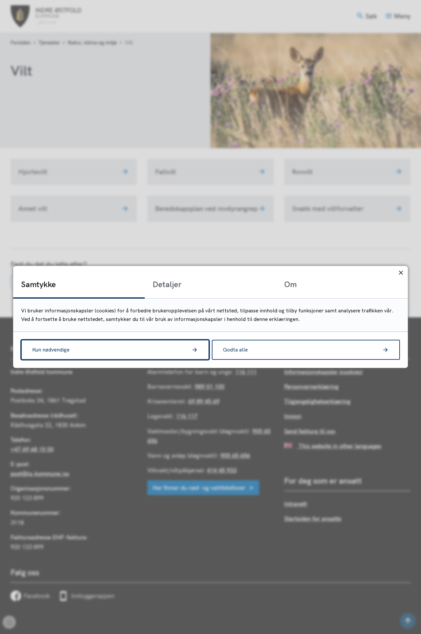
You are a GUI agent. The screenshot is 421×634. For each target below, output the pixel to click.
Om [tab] (290, 284)
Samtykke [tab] (38, 284)
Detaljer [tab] (167, 284)
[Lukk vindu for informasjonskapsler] (401, 273)
